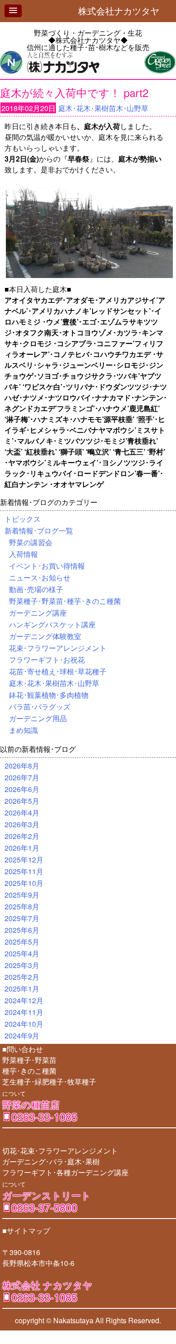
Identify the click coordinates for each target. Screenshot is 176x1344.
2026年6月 (22, 789)
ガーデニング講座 (38, 612)
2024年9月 (22, 1035)
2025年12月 (24, 859)
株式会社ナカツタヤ (123, 10)
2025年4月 (22, 953)
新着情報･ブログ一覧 (39, 530)
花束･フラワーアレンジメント (58, 648)
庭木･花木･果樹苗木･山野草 (103, 108)
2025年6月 (22, 930)
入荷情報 (23, 554)
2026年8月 (22, 765)
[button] (13, 11)
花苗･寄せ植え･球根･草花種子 (58, 671)
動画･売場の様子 (36, 589)
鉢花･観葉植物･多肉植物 (48, 695)
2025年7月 (22, 918)
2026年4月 (22, 812)
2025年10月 (24, 883)
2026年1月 (22, 848)
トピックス (23, 519)
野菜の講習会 (30, 542)
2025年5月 (22, 941)
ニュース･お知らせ (39, 577)
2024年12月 (24, 1000)
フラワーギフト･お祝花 (47, 659)
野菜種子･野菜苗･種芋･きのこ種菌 (65, 601)
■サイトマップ (26, 1230)
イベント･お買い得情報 (47, 566)
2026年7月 (22, 777)
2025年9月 (22, 895)
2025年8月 (22, 906)
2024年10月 (24, 1024)
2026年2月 (22, 836)
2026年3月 (22, 824)
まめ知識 (23, 730)
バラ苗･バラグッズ (39, 706)
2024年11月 (24, 1012)
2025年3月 (22, 965)
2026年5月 (22, 801)
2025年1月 (22, 988)
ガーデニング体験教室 (45, 636)
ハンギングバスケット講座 (52, 624)
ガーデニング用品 (38, 718)
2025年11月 (24, 871)
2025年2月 (22, 977)
